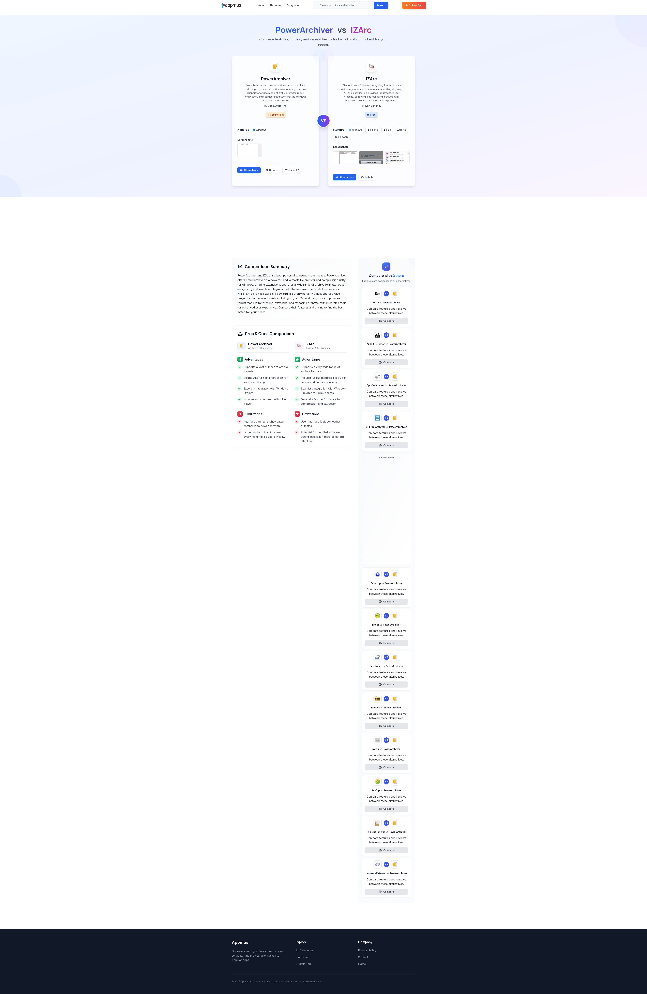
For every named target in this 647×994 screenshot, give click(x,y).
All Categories (304, 950)
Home (261, 5)
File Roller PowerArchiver (386, 666)
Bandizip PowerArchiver (386, 583)
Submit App (415, 5)
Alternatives (251, 170)
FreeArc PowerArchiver (386, 707)
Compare (388, 320)
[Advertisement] (323, 222)
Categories (292, 5)
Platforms (275, 5)
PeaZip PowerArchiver (386, 790)
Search (380, 5)
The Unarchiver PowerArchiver (386, 831)
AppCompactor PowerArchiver (386, 385)
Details (273, 170)
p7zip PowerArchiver (386, 749)
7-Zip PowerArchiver (386, 302)
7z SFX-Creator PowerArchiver (386, 344)
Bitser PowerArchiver (386, 624)
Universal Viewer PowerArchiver (386, 873)
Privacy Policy (367, 950)
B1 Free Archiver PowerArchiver (386, 426)
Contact (363, 957)
